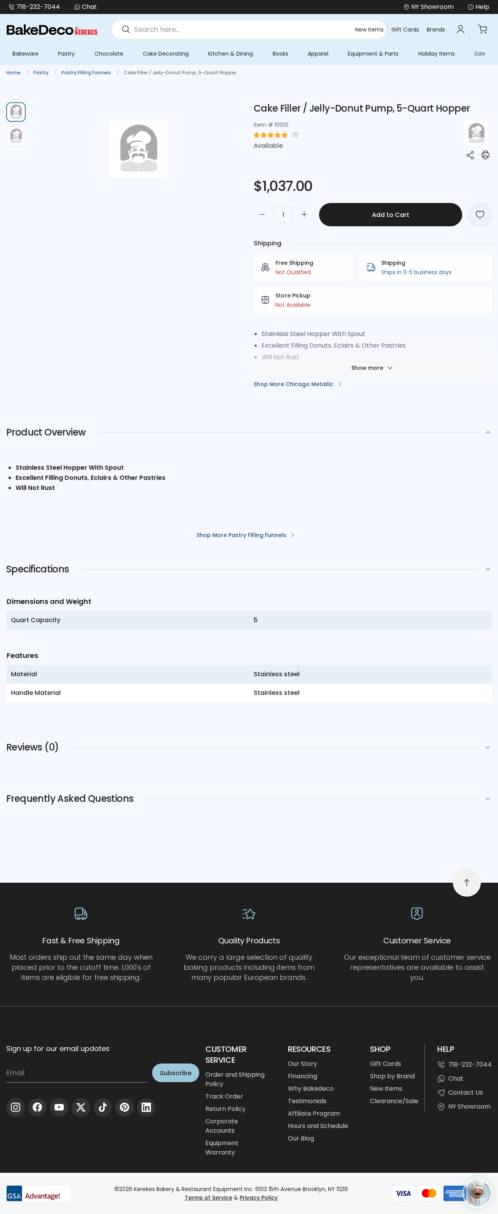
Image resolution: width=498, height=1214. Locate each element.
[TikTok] (102, 1107)
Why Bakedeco (311, 1088)
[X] (81, 1107)
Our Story (302, 1063)
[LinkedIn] (146, 1107)
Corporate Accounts (221, 1126)
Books (280, 54)
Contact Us (465, 1092)
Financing (302, 1076)
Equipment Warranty (221, 1148)
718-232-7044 (38, 6)
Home (14, 72)
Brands (436, 29)
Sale (480, 54)
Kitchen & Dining (230, 54)
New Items (369, 29)
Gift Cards (405, 29)
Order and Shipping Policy (235, 1079)
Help (482, 6)
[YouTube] (59, 1107)
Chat (89, 6)
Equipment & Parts (373, 54)
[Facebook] (37, 1107)
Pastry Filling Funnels (86, 72)
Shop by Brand (392, 1076)
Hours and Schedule (318, 1125)
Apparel (318, 54)
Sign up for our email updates (58, 1048)
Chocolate (109, 54)
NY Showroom (469, 1106)
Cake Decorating (166, 54)
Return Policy (225, 1108)
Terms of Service (208, 1198)
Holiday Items (436, 54)
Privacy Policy (259, 1198)
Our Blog (301, 1138)
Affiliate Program (314, 1113)
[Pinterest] (124, 1107)
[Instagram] (15, 1107)
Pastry (66, 54)
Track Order (224, 1096)
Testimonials (307, 1101)
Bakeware (25, 54)
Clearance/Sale (394, 1101)
